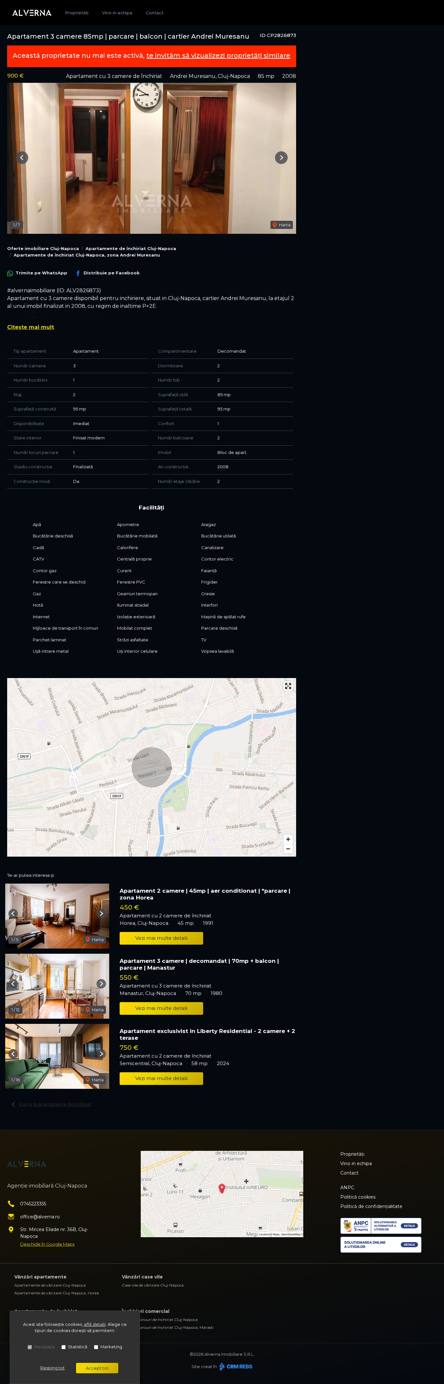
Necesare (44, 1346)
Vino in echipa (117, 12)
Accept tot (97, 1368)
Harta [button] (284, 224)
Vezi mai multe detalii (161, 938)
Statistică (77, 1346)
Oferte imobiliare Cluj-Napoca (43, 248)
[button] (22, 157)
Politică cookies (357, 1197)
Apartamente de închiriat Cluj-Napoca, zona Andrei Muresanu (87, 255)
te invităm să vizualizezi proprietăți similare (218, 55)
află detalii (95, 1324)
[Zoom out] (288, 848)
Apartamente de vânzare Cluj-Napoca (50, 1285)
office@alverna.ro (40, 1217)
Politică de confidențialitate (371, 1206)
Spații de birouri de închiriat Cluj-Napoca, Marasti (168, 1327)
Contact (154, 12)
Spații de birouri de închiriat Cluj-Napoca (160, 1319)
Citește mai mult (30, 327)
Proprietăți (76, 12)
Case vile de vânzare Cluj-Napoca (153, 1285)
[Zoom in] (288, 839)
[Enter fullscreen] (288, 686)
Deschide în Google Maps (47, 1244)
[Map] (151, 767)
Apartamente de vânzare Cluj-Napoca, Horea (56, 1292)
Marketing (111, 1346)
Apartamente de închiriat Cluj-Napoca (130, 248)
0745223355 (33, 1204)
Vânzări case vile (142, 1277)
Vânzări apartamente (40, 1277)
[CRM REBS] (235, 1366)
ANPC (347, 1187)
